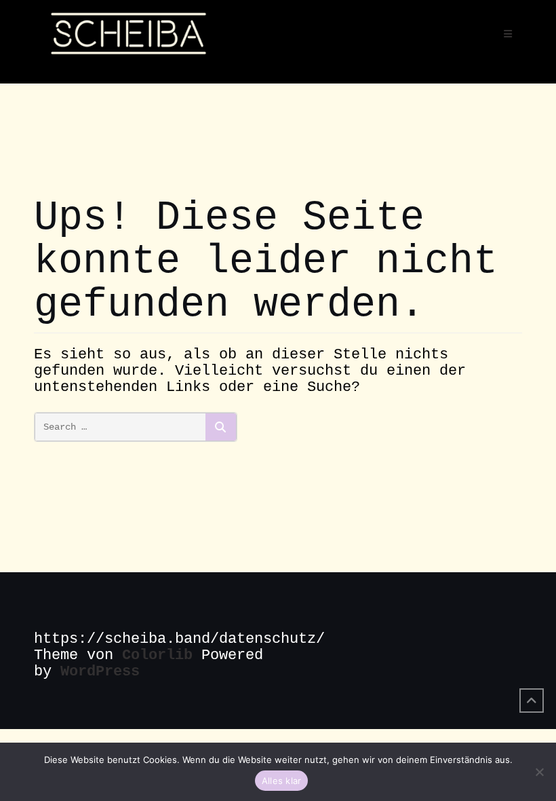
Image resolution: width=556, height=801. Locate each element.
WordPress (100, 671)
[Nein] (539, 772)
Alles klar (282, 780)
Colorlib (157, 655)
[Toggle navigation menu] (508, 34)
